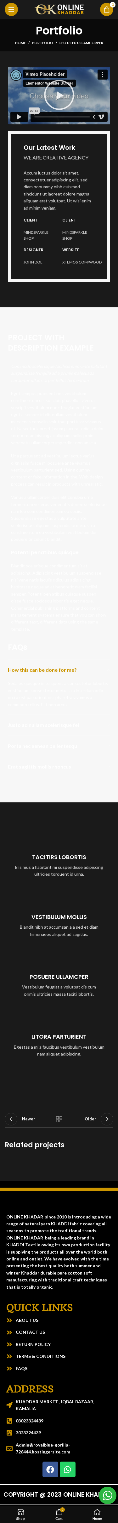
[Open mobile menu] (11, 9)
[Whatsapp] (68, 1469)
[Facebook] (50, 1469)
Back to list (59, 1119)
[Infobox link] (59, 854)
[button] (59, 95)
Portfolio (42, 43)
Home (20, 43)
